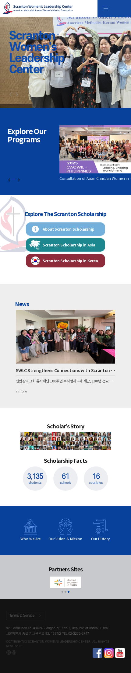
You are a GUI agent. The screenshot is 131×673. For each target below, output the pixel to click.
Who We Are (30, 538)
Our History (100, 538)
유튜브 (120, 653)
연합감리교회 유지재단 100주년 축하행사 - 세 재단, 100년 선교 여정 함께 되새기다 (65, 380)
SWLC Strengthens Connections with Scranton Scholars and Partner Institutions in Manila (65, 370)
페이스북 (97, 653)
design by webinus (14, 652)
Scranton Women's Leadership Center (38, 8)
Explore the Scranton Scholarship (65, 214)
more (22, 391)
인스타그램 (109, 653)
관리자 (8, 652)
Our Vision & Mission (65, 538)
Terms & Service (21, 616)
